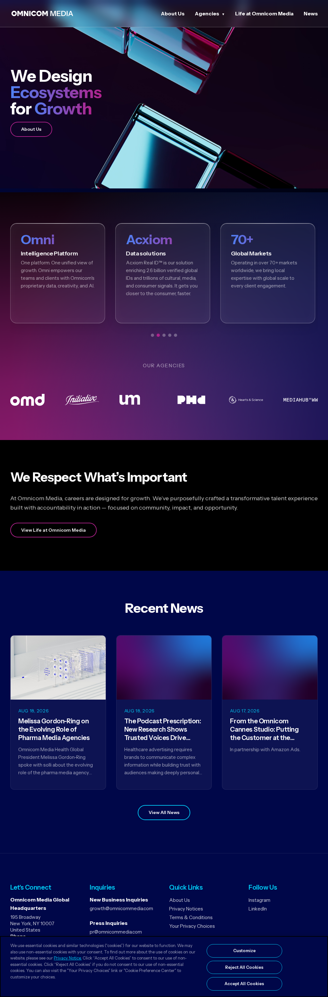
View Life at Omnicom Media (53, 530)
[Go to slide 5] (175, 335)
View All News (164, 812)
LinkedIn (258, 909)
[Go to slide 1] (152, 335)
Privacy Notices (186, 909)
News (311, 13)
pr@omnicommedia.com (116, 932)
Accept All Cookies (244, 983)
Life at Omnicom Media (264, 13)
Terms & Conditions (191, 917)
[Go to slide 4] (169, 335)
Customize (244, 950)
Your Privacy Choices (192, 926)
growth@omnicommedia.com (121, 908)
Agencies (207, 13)
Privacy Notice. (68, 957)
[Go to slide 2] (158, 335)
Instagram (259, 900)
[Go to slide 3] (164, 335)
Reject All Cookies (244, 967)
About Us (172, 13)
